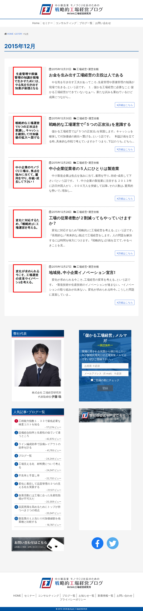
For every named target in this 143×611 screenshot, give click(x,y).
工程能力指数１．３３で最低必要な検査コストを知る (40, 422)
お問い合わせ (103, 23)
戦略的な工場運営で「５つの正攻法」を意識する (90, 124)
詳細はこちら (125, 105)
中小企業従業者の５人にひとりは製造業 (84, 168)
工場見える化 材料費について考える (40, 465)
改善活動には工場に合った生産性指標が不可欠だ (40, 497)
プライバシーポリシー (73, 599)
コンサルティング (66, 23)
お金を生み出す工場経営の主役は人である (86, 75)
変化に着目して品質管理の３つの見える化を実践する (40, 485)
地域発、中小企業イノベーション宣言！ (82, 272)
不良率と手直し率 (29, 475)
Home (36, 23)
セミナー (47, 23)
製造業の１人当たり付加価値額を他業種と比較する (40, 520)
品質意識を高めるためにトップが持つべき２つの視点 (40, 508)
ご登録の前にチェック (106, 380)
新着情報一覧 (105, 595)
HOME (17, 595)
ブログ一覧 (85, 23)
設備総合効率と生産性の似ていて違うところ (40, 434)
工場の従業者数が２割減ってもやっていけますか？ (90, 220)
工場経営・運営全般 (87, 69)
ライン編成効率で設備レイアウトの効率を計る (40, 445)
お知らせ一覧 (86, 595)
